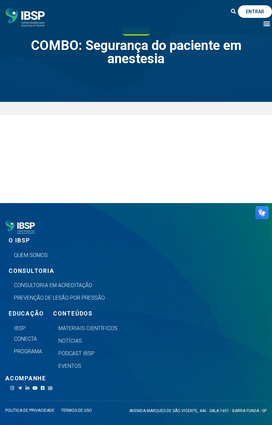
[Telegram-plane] (20, 388)
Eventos (69, 366)
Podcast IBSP (76, 353)
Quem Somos (31, 255)
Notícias (70, 341)
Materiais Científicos (87, 328)
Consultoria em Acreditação (53, 285)
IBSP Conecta (25, 333)
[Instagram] (12, 388)
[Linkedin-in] (27, 388)
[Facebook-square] (42, 388)
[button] (233, 11)
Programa (28, 351)
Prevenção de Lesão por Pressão (59, 298)
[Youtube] (35, 388)
